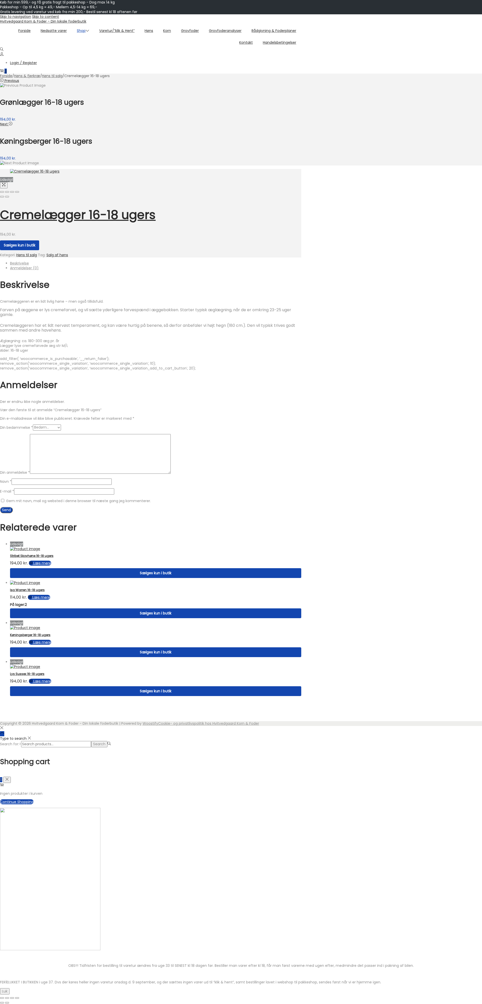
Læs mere (42, 563)
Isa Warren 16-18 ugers (27, 590)
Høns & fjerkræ (27, 75)
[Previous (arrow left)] (2, 196)
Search (99, 744)
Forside (6, 75)
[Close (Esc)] (2, 192)
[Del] (12, 998)
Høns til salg (52, 75)
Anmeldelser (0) (24, 268)
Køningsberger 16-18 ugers (30, 635)
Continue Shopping (17, 801)
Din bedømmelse (16, 427)
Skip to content (45, 16)
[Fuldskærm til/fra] (7, 998)
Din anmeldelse (15, 472)
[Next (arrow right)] (7, 196)
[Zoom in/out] (17, 192)
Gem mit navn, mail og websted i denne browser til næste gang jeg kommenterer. (78, 500)
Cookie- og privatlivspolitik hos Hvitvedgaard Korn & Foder (208, 723)
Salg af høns (57, 254)
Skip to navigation (15, 16)
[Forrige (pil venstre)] (2, 1002)
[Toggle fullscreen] (12, 192)
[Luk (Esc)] (17, 998)
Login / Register (23, 62)
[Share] (7, 192)
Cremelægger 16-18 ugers (78, 214)
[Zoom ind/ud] (2, 998)
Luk (5, 991)
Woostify (150, 723)
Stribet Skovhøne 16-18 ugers (31, 556)
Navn (6, 481)
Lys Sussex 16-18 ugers (27, 674)
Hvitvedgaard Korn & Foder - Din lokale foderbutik (43, 21)
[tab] (155, 263)
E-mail (7, 491)
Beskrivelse (19, 263)
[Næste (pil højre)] (7, 1002)
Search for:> (10, 744)
